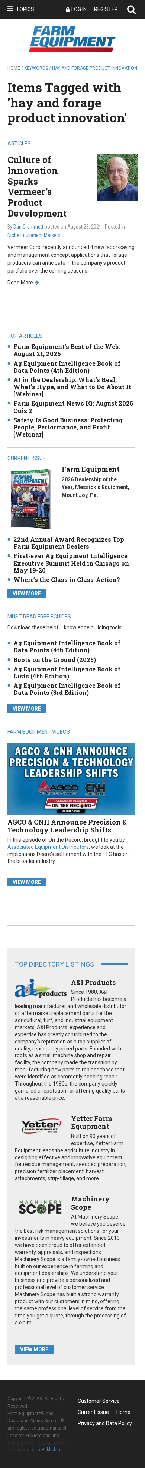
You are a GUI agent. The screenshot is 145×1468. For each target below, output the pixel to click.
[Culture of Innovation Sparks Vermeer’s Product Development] (117, 176)
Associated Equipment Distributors (48, 847)
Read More (20, 283)
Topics (25, 9)
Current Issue (93, 1412)
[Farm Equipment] (30, 499)
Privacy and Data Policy (105, 1423)
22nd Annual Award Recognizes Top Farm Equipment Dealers (68, 542)
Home (13, 68)
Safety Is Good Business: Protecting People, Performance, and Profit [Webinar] (68, 427)
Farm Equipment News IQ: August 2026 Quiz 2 (73, 406)
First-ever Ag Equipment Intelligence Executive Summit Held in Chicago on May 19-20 (71, 563)
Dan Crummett (28, 227)
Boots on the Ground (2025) (54, 660)
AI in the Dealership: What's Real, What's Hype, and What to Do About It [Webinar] (72, 387)
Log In (79, 9)
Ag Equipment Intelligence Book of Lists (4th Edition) (66, 672)
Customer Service (99, 1401)
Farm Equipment (91, 468)
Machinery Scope (90, 1203)
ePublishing (51, 1449)
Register (106, 9)
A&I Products (93, 982)
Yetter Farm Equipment (91, 1122)
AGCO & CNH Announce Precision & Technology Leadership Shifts (67, 826)
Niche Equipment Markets (34, 235)
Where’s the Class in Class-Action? (66, 579)
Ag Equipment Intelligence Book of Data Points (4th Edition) (66, 366)
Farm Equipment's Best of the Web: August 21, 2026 (66, 350)
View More (27, 593)
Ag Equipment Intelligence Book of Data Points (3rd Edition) (66, 688)
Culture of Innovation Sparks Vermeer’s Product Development (37, 186)
